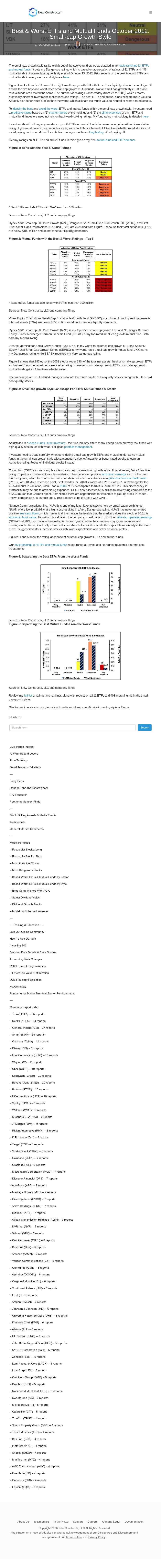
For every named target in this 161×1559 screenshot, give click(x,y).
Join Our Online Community (27, 931)
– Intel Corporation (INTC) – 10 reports (34, 1055)
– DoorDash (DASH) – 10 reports (30, 1075)
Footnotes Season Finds (25, 801)
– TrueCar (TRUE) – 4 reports (28, 1418)
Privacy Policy (96, 1537)
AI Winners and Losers (24, 753)
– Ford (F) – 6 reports (23, 1295)
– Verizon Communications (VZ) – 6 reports (37, 1260)
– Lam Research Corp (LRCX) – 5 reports (36, 1363)
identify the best (23, 108)
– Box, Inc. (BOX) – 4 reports (28, 1439)
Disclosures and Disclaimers (115, 1532)
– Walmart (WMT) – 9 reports (28, 1110)
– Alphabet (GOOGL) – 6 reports (30, 1274)
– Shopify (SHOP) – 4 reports (28, 1452)
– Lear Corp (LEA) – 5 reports (28, 1370)
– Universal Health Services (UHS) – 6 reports (38, 1315)
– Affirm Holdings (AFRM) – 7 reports (33, 1206)
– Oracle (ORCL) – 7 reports (27, 1164)
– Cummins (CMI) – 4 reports (28, 1480)
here (66, 77)
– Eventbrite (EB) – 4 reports (27, 1473)
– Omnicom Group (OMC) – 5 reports (33, 1377)
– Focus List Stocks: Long (26, 849)
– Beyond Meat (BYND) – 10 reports (32, 1082)
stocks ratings (58, 112)
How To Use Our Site (23, 938)
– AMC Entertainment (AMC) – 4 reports (34, 1466)
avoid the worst (48, 108)
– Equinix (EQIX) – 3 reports (27, 1487)
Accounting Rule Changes (26, 959)
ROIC (63, 486)
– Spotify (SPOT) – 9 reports (27, 1103)
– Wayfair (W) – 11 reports (26, 1062)
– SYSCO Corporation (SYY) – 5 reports (34, 1349)
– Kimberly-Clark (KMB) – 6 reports (31, 1322)
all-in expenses (111, 112)
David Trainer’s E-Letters (25, 767)
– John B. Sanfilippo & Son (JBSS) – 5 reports (38, 1343)
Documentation (134, 1521)
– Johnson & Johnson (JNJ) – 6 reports (34, 1308)
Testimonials (17, 822)
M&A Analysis (18, 986)
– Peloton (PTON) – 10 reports (29, 1089)
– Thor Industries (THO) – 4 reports (32, 1432)
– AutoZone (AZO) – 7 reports (28, 1185)
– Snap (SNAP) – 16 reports (27, 1034)
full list (28, 695)
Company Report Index (24, 1007)
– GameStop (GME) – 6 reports (29, 1267)
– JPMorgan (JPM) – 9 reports (29, 1123)
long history (96, 132)
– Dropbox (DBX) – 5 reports (27, 1384)
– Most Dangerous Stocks (26, 870)
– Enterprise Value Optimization (29, 973)
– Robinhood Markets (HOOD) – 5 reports (36, 1391)
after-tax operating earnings (134, 517)
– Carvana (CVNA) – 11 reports (29, 1041)
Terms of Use (74, 1537)
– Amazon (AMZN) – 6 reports (28, 1254)
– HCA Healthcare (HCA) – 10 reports (33, 1096)
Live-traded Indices (22, 746)
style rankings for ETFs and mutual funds (41, 544)
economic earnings (114, 474)
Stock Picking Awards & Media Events (33, 815)
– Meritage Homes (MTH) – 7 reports (33, 1192)
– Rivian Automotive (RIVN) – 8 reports (34, 1130)
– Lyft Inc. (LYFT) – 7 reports (28, 1212)
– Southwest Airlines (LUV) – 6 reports (33, 1288)
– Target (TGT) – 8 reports (26, 1144)
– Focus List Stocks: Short (26, 856)
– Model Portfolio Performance (29, 911)
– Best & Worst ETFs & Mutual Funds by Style (38, 883)
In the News (61, 1521)
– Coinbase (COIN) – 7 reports (29, 1158)
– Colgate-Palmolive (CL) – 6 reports (32, 1281)
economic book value (22, 517)
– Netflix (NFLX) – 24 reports (28, 1020)
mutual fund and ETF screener (115, 140)
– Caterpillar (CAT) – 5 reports (28, 1411)
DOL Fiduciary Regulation (26, 979)
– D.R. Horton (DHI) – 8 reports (29, 1137)
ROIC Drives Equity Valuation (28, 966)
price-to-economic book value (127, 478)
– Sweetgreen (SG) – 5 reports (29, 1397)
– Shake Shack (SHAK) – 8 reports (31, 1151)
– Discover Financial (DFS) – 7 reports (34, 1178)
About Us (23, 1521)
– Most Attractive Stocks (24, 863)
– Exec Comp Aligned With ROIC (30, 890)
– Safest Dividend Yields (25, 897)
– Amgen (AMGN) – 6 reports (28, 1302)
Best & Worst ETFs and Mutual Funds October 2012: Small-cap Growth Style (80, 34)
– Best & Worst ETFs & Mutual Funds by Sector (39, 877)
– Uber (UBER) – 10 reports (27, 1068)
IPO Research (18, 794)
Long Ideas (17, 781)
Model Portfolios (20, 842)
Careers (93, 1521)
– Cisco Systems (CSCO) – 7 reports (32, 1199)
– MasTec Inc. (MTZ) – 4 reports (30, 1459)
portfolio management (78, 446)
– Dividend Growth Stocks (26, 904)
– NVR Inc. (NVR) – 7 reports (28, 1226)
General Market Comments (27, 829)
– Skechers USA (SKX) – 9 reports (31, 1116)
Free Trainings (19, 760)
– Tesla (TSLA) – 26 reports (27, 1014)
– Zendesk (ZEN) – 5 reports (28, 1356)
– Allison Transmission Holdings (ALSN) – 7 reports (41, 1219)
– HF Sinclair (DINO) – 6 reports (30, 1336)
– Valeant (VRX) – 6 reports (27, 1233)
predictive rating (21, 112)
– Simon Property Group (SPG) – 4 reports (36, 1425)
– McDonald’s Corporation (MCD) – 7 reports (38, 1171)
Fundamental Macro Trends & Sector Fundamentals (42, 993)
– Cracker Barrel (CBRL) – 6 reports (32, 1240)
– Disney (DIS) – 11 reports (27, 1048)
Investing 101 (18, 945)
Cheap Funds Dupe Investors (46, 443)
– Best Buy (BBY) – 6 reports (28, 1247)
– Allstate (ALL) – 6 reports (26, 1329)
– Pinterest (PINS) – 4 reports (28, 1445)
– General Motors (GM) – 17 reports (32, 1027)
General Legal (111, 1521)
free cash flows (29, 513)
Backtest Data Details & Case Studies (33, 952)
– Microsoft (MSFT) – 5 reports (29, 1404)
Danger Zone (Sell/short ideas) (29, 787)
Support (78, 1521)
